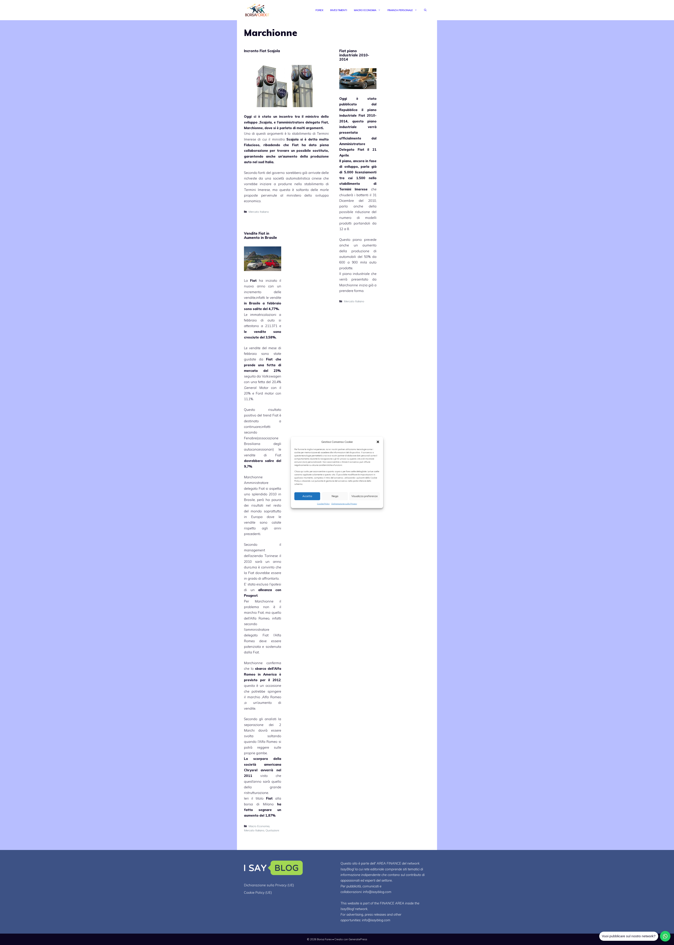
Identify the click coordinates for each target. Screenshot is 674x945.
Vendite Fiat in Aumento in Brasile (260, 235)
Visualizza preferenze (364, 496)
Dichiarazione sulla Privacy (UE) (269, 885)
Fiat (253, 280)
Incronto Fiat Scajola (262, 51)
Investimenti (338, 10)
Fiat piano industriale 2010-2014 (354, 55)
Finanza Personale (400, 10)
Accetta (307, 496)
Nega (335, 496)
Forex (319, 10)
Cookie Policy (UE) (258, 892)
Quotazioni (272, 830)
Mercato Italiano (259, 211)
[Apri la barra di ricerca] (425, 10)
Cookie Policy (323, 503)
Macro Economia (365, 10)
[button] (378, 442)
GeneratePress (358, 939)
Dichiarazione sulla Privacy (344, 503)
